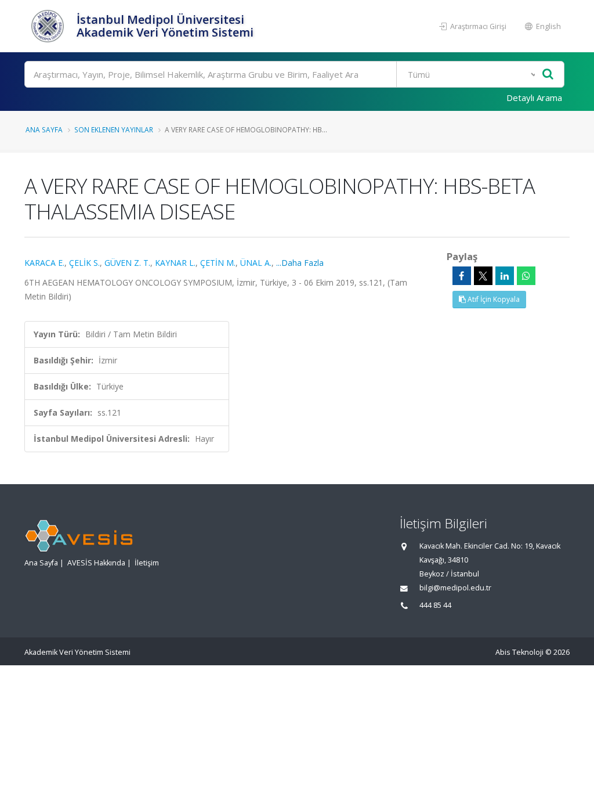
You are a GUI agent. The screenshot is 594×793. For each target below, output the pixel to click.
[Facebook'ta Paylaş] (461, 275)
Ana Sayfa (44, 129)
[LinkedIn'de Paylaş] (504, 275)
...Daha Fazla (300, 262)
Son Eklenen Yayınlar (113, 129)
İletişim (147, 563)
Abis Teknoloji (519, 652)
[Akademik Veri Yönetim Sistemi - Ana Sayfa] (49, 26)
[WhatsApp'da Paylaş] (526, 275)
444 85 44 (435, 605)
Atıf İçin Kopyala (493, 299)
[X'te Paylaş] (483, 275)
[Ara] (548, 75)
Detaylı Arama (534, 97)
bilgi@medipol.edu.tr (455, 588)
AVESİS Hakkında (96, 563)
